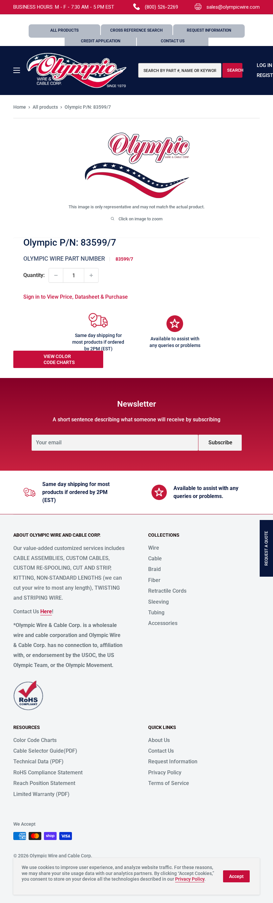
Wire (153, 548)
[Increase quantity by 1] (91, 275)
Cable (155, 558)
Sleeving (158, 602)
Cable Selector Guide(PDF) (45, 751)
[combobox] (179, 70)
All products (45, 107)
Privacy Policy (164, 772)
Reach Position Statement (44, 783)
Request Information (209, 30)
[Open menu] (16, 70)
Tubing (156, 612)
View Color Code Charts (59, 359)
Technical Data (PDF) (38, 761)
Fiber (154, 580)
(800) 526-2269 (161, 7)
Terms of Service (168, 783)
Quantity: (34, 275)
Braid (154, 569)
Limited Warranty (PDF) (41, 794)
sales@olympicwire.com (233, 7)
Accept (236, 876)
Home (19, 107)
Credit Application (100, 41)
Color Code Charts (35, 740)
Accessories (162, 623)
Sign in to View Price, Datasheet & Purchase (75, 297)
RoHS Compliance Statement (48, 772)
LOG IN (264, 65)
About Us (159, 740)
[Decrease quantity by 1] (56, 275)
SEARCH (234, 70)
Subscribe (220, 442)
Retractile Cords (167, 591)
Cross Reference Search (136, 30)
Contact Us (172, 41)
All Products (64, 30)
